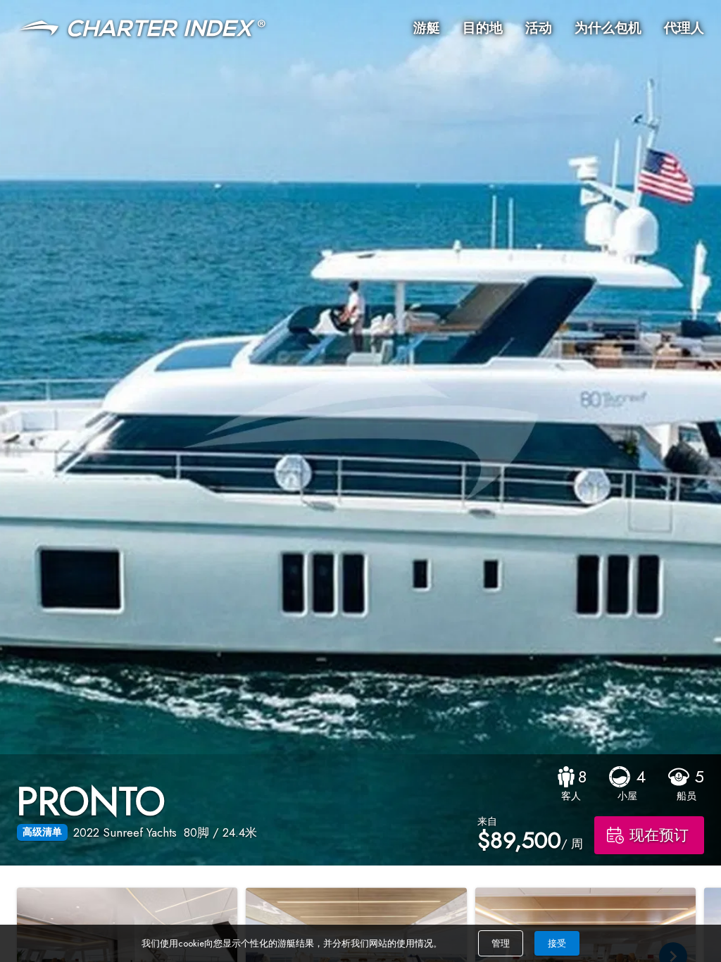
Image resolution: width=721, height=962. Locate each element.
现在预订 (659, 835)
